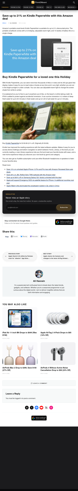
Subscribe (64, 207)
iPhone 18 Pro (28, 7)
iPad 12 (49, 7)
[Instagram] (51, 407)
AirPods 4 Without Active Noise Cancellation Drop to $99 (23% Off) (55, 369)
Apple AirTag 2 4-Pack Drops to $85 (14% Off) (56, 333)
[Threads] (27, 407)
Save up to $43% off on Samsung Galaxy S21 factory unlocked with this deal (33, 177)
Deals (4, 23)
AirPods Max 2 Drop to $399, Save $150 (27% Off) (19, 369)
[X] (32, 407)
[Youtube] (41, 407)
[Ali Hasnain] (39, 274)
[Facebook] (36, 407)
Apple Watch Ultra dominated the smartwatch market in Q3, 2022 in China (32, 186)
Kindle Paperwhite (12, 143)
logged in (18, 398)
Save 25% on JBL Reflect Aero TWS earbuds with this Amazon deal (30, 175)
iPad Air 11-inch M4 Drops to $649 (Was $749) (19, 333)
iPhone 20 (40, 7)
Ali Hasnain (13, 23)
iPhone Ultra (15, 7)
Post (7, 236)
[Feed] (46, 407)
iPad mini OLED (60, 7)
